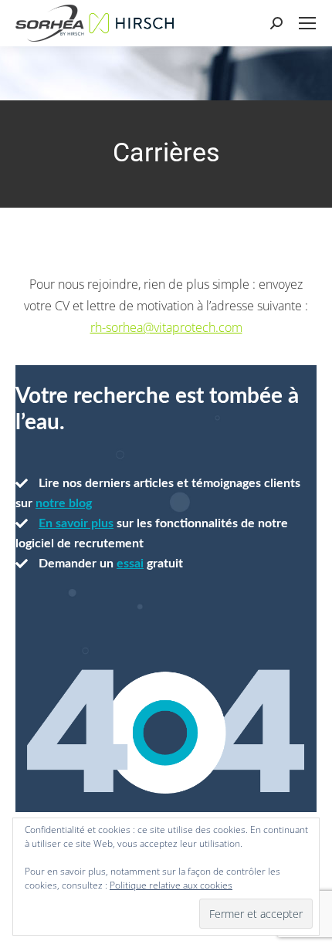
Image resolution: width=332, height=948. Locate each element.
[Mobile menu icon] (307, 23)
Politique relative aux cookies (171, 885)
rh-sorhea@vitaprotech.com (166, 327)
